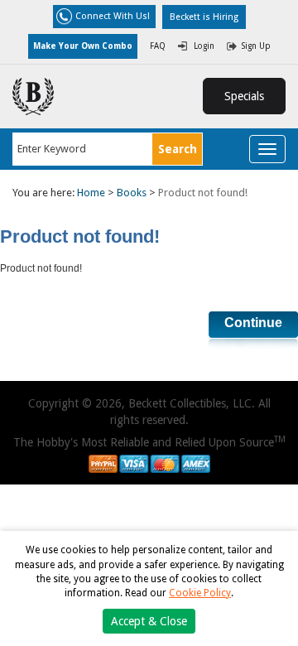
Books (132, 192)
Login (204, 46)
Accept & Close (149, 621)
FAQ (158, 46)
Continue (253, 323)
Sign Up (256, 46)
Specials (244, 96)
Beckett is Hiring (204, 17)
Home (91, 192)
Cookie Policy (200, 593)
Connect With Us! (112, 16)
